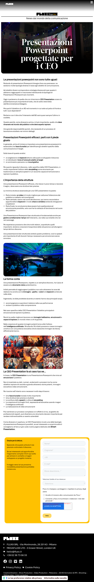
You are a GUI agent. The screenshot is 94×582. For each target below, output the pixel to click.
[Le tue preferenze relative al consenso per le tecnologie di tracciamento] (4, 578)
